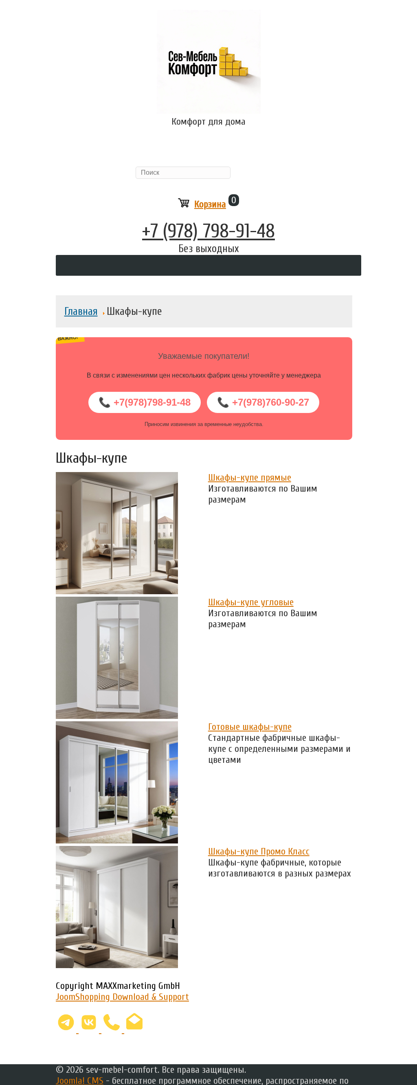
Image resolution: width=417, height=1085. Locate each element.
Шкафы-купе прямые (249, 477)
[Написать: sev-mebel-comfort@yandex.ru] (134, 1029)
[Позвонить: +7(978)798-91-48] (112, 1029)
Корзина (210, 204)
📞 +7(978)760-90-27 (263, 402)
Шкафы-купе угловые (251, 602)
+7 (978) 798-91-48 (208, 231)
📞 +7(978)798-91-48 (145, 402)
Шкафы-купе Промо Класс (258, 851)
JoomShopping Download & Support (122, 996)
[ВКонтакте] (90, 1029)
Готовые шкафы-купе (250, 726)
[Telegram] (67, 1029)
